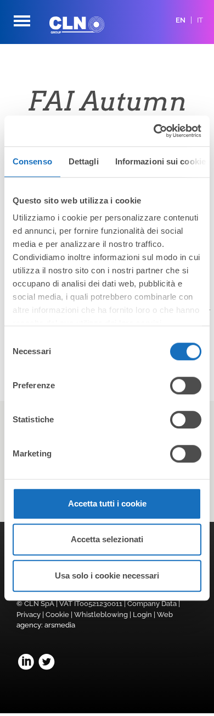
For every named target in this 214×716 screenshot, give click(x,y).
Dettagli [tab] (84, 161)
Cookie (57, 614)
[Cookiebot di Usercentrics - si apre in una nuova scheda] (153, 131)
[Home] (85, 25)
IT (200, 20)
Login (142, 614)
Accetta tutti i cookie (107, 503)
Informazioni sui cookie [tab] (160, 161)
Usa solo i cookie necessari (107, 575)
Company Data (152, 603)
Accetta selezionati (107, 539)
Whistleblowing (101, 614)
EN (180, 20)
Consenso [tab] (32, 161)
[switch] (185, 385)
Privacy (28, 614)
